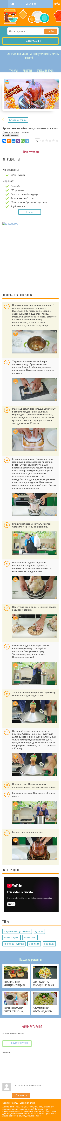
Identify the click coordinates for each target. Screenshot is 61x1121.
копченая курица (14, 943)
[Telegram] (27, 141)
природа (49, 943)
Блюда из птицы (18, 120)
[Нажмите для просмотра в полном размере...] (34, 341)
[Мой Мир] (13, 141)
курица (39, 931)
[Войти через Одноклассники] (4, 1080)
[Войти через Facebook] (4, 1066)
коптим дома (11, 937)
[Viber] (18, 141)
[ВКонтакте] (4, 141)
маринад (34, 943)
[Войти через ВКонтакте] (4, 1061)
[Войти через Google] (4, 1075)
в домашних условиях (17, 931)
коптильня (30, 937)
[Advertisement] (30, 259)
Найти (51, 31)
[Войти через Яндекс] (4, 1070)
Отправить (21, 1095)
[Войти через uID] (4, 1056)
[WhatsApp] (23, 141)
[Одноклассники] (9, 141)
